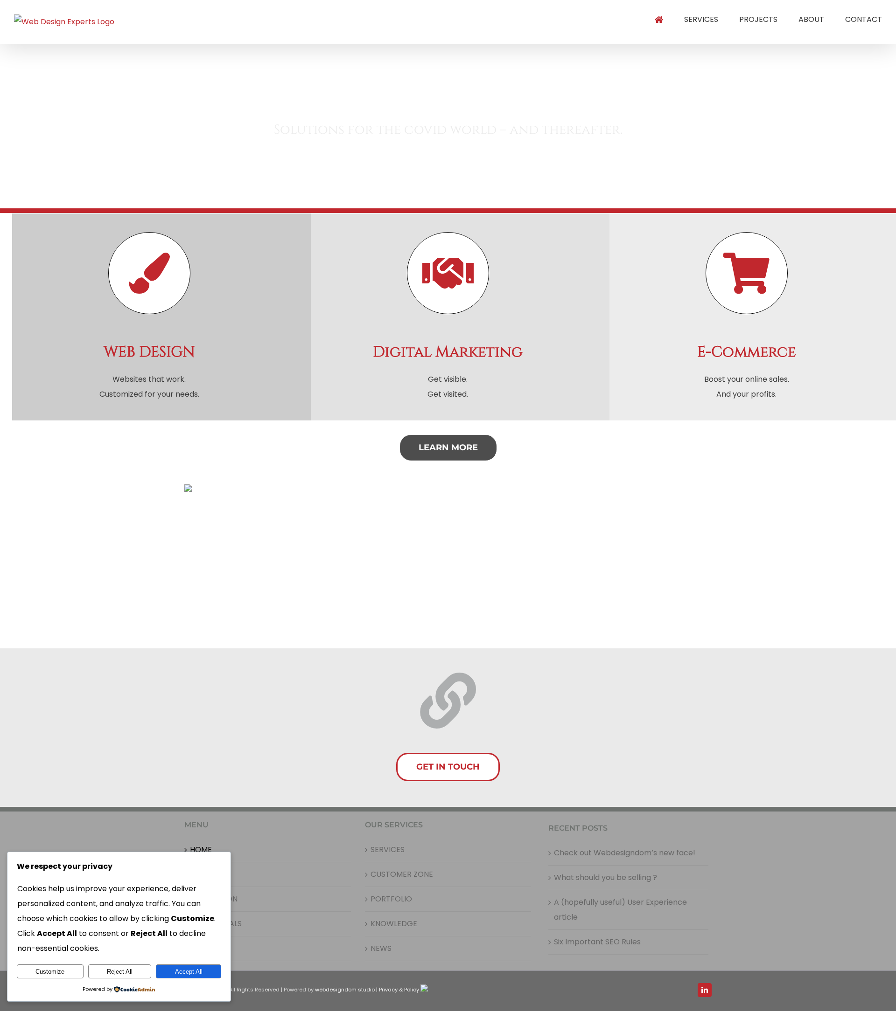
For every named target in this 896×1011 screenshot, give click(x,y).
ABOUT (203, 874)
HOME (201, 849)
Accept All (189, 971)
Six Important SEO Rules (597, 941)
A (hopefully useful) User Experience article (620, 909)
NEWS (381, 948)
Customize (49, 971)
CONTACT (208, 948)
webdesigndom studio (345, 989)
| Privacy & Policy (397, 989)
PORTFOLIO (391, 899)
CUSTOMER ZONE (402, 874)
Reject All (120, 971)
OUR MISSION (214, 899)
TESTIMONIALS (216, 923)
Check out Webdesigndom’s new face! (624, 852)
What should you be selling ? (605, 877)
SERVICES (388, 849)
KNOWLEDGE (394, 923)
